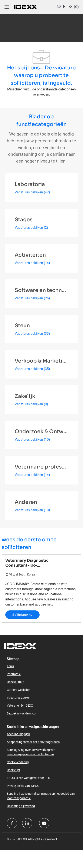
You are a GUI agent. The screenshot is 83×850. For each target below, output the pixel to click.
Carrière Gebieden (18, 689)
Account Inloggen (18, 734)
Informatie (14, 674)
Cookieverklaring (18, 762)
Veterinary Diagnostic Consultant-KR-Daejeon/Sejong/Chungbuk (32, 563)
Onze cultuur (15, 682)
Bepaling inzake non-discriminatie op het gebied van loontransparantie (41, 796)
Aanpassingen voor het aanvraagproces (33, 742)
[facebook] (12, 823)
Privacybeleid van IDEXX (23, 785)
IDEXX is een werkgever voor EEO (28, 778)
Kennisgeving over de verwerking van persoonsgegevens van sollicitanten (31, 752)
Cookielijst (13, 770)
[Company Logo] (25, 6)
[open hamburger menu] (6, 6)
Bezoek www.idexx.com (22, 713)
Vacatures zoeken (18, 697)
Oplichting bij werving (21, 806)
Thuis (10, 666)
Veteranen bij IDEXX (20, 705)
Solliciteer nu (22, 615)
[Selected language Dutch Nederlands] (60, 6)
